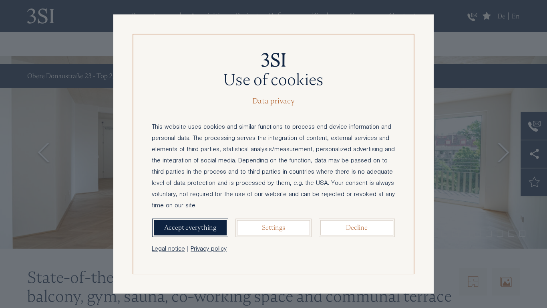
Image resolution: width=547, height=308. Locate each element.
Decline (357, 227)
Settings (273, 227)
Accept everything (190, 227)
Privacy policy (209, 249)
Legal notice (168, 249)
